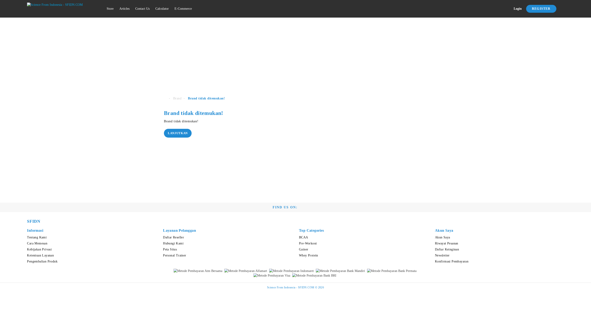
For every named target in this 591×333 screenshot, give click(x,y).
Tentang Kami (37, 237)
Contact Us (142, 8)
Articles (124, 8)
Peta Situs (170, 249)
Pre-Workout (308, 243)
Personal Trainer (174, 255)
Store (110, 8)
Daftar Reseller (173, 237)
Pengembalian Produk (42, 261)
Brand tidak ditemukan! (206, 98)
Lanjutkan (178, 133)
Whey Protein (308, 255)
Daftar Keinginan (447, 249)
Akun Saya (442, 237)
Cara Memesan (37, 243)
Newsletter (442, 255)
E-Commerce (183, 8)
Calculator (162, 8)
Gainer (303, 249)
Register (541, 8)
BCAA (303, 237)
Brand (177, 98)
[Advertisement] (295, 54)
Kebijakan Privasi (39, 249)
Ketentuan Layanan (40, 255)
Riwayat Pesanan (446, 243)
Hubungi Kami (173, 243)
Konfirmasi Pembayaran (451, 261)
